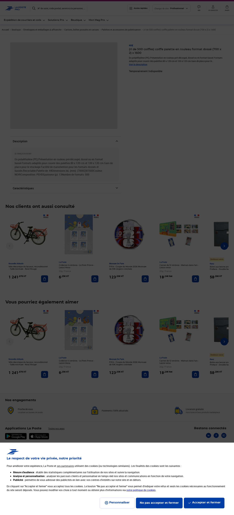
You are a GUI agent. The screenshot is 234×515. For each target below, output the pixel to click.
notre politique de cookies (141, 490)
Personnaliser (119, 502)
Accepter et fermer (206, 502)
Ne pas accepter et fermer (159, 503)
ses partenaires (65, 466)
